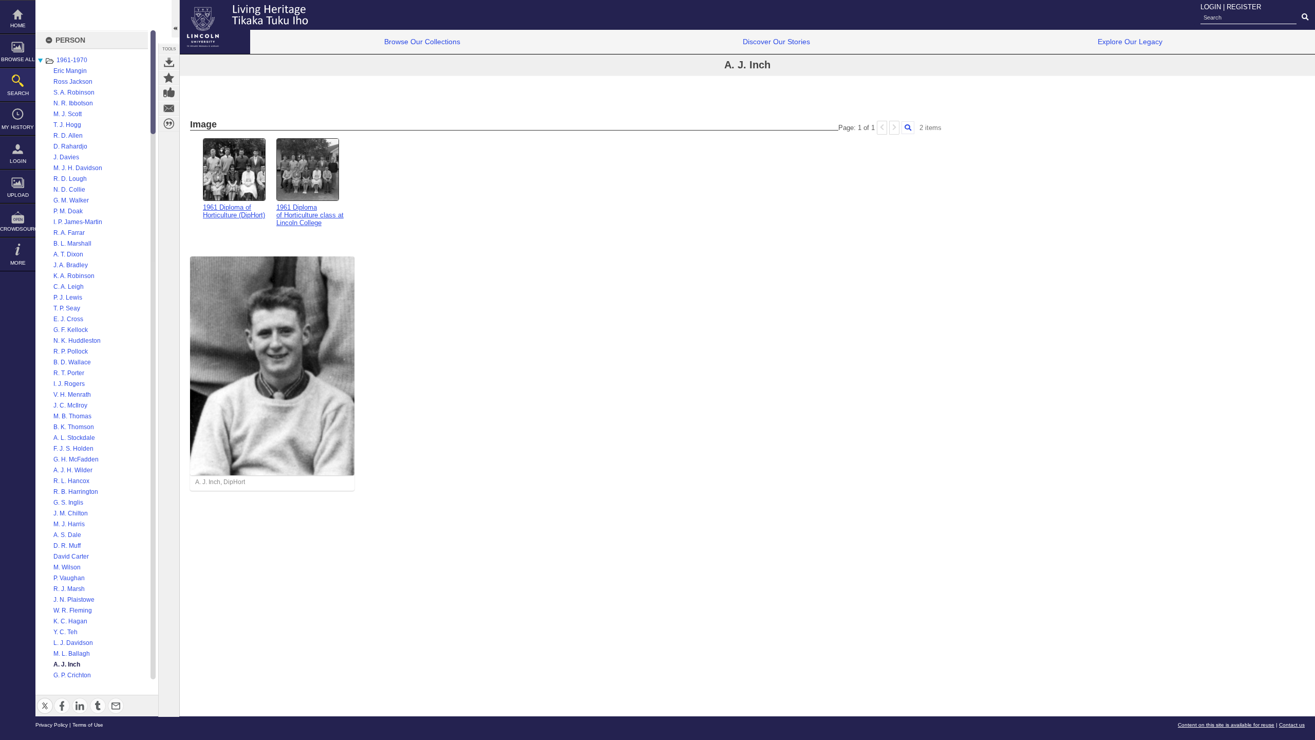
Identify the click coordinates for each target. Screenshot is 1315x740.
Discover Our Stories (776, 42)
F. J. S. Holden (73, 448)
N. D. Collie (69, 189)
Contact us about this (169, 108)
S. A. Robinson (74, 92)
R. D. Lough (70, 178)
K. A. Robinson (74, 276)
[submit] (1305, 17)
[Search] (907, 127)
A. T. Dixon (68, 254)
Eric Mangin (70, 71)
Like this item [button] (169, 93)
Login (18, 161)
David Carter (71, 556)
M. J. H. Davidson (77, 168)
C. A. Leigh (68, 286)
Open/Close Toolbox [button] (175, 19)
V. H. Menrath (72, 394)
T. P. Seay (66, 308)
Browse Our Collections (422, 42)
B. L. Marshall (72, 243)
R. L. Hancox (71, 481)
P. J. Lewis (67, 297)
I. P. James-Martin (77, 222)
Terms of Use (87, 725)
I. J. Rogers (69, 383)
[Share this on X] (45, 699)
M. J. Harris (69, 524)
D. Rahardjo (70, 146)
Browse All (18, 59)
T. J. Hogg (67, 124)
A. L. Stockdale (74, 437)
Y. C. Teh (65, 632)
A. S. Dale (67, 535)
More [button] (18, 263)
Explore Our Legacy (1130, 42)
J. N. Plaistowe (74, 599)
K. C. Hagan (70, 621)
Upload (18, 195)
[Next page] (894, 128)
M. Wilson (67, 567)
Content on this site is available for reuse (1226, 725)
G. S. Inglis (68, 502)
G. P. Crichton (72, 675)
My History (18, 127)
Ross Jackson (72, 81)
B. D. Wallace (72, 362)
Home (18, 25)
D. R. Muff (67, 545)
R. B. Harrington (75, 491)
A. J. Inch (66, 664)
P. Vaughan (69, 578)
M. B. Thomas (72, 416)
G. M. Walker (71, 200)
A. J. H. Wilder (72, 470)
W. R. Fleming (72, 610)
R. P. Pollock (70, 351)
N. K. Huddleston (77, 340)
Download (169, 62)
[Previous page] (882, 128)
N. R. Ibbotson (73, 103)
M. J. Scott (67, 114)
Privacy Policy (51, 725)
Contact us (1292, 725)
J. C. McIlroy (70, 405)
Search (18, 93)
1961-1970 (72, 60)
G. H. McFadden (76, 459)
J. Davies (66, 157)
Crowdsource (17, 229)
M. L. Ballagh (71, 653)
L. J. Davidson (73, 642)
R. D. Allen (68, 135)
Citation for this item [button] (169, 124)
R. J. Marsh (69, 589)
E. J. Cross (68, 319)
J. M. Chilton (70, 513)
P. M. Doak (68, 211)
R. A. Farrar (69, 232)
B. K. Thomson (73, 427)
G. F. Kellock (70, 330)
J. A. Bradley (70, 265)
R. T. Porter (68, 373)
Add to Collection (169, 77)
